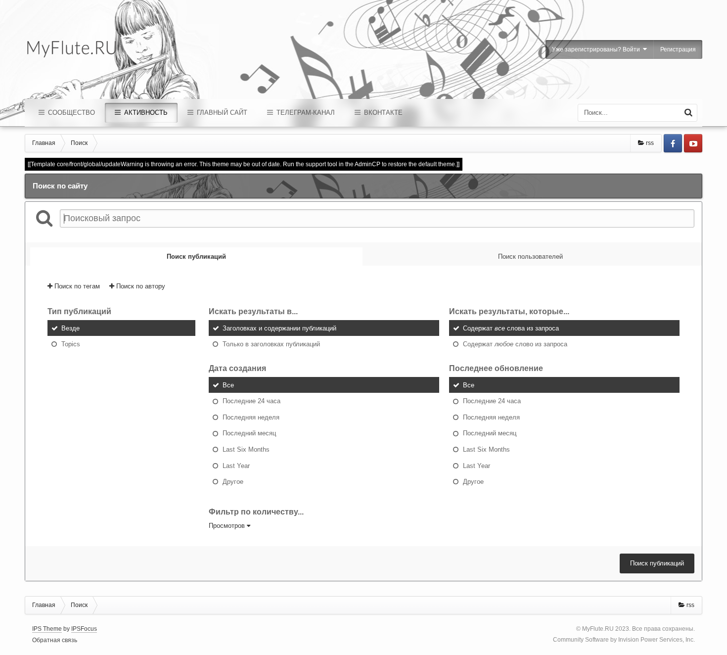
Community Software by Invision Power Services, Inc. (624, 639)
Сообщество (70, 112)
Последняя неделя (251, 417)
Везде (70, 327)
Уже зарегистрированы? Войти (597, 49)
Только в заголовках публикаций (271, 344)
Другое (233, 481)
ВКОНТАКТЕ (382, 112)
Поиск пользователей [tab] (530, 256)
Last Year (236, 465)
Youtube (693, 143)
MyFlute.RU (598, 628)
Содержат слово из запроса (515, 344)
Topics (70, 344)
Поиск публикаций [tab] (196, 256)
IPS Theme (47, 628)
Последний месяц (249, 433)
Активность (145, 112)
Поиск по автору (139, 286)
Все (228, 384)
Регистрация (678, 49)
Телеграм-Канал (304, 112)
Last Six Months (246, 449)
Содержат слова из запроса (511, 327)
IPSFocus (84, 628)
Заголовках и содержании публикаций (279, 327)
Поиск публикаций (657, 563)
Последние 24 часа (251, 401)
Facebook (673, 143)
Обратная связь (54, 640)
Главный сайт (221, 112)
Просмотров (228, 525)
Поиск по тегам (76, 286)
